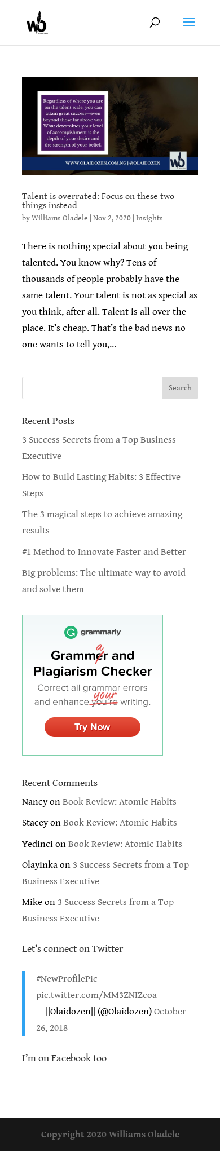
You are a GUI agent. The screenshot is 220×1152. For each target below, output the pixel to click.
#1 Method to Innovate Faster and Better (104, 552)
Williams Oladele (60, 218)
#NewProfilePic (67, 979)
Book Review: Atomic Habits (120, 801)
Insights (149, 218)
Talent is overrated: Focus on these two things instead (98, 201)
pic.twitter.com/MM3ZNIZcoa (96, 995)
